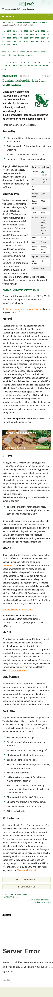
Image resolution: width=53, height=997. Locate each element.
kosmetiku (7, 565)
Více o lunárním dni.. (27, 870)
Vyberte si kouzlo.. (18, 670)
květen (42, 23)
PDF (49, 76)
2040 (35, 23)
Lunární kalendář (23, 23)
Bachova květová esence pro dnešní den (21, 309)
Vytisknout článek (28, 879)
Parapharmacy (7, 23)
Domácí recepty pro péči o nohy (17, 609)
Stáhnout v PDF (28, 887)
